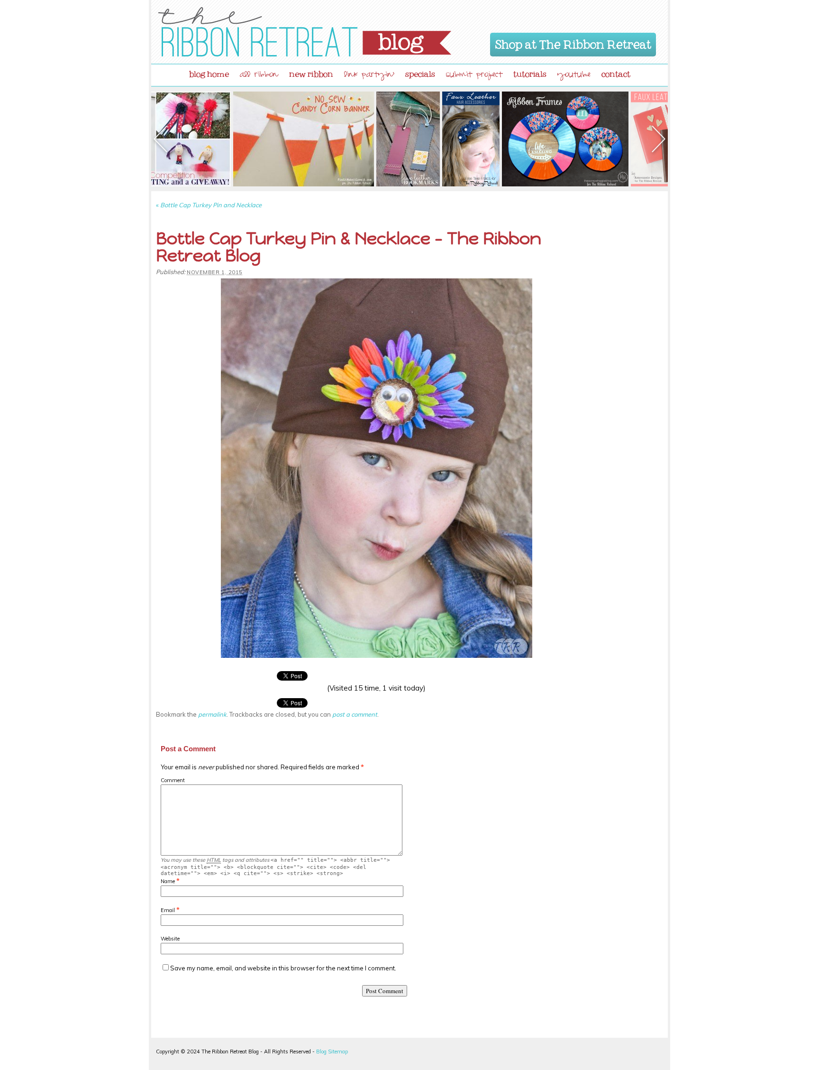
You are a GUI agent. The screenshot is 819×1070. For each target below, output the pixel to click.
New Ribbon (311, 72)
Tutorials (529, 72)
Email (168, 910)
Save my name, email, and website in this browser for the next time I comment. (283, 968)
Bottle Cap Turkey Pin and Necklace (209, 205)
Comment (173, 780)
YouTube (574, 75)
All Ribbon (259, 75)
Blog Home (209, 72)
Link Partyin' (369, 75)
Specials (420, 72)
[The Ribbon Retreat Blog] (304, 31)
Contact (615, 72)
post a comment (354, 714)
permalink (212, 714)
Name (168, 881)
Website (170, 938)
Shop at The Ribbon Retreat (573, 43)
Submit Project (474, 75)
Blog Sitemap (332, 1051)
